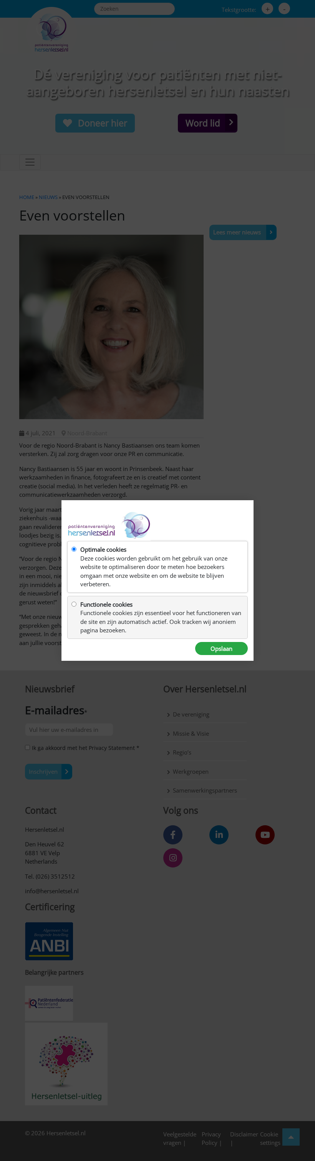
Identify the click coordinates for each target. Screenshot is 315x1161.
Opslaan (221, 648)
